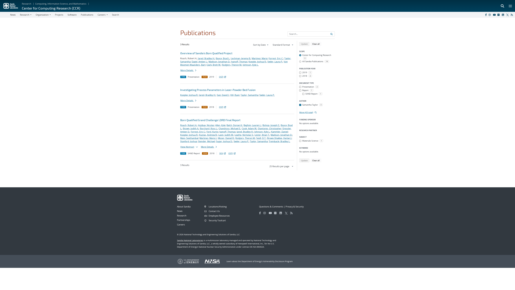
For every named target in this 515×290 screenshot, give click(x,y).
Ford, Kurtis (212, 131)
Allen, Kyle (220, 125)
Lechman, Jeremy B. (241, 58)
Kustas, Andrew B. (208, 134)
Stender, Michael (206, 141)
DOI (221, 153)
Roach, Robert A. (188, 125)
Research (26, 3)
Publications (87, 14)
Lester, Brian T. (262, 134)
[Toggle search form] (502, 6)
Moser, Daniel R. (226, 138)
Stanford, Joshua (188, 141)
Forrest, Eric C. (276, 58)
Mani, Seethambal (189, 138)
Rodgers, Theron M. (232, 64)
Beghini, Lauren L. (252, 125)
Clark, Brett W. (214, 64)
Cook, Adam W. (249, 128)
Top (507, 286)
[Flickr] (499, 14)
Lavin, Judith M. (225, 134)
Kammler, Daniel (279, 131)
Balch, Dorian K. (234, 125)
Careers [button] (102, 14)
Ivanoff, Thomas (239, 61)
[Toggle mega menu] (510, 6)
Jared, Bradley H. (206, 58)
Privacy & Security (295, 206)
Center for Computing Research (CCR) (51, 8)
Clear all (316, 43)
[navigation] (261, 45)
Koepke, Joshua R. (257, 61)
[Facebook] (485, 14)
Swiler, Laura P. (275, 61)
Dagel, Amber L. (199, 61)
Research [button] (24, 14)
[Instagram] (490, 14)
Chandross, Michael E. (230, 128)
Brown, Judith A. (191, 128)
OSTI (221, 76)
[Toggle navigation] (5, 15)
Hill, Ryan (235, 95)
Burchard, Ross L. (209, 128)
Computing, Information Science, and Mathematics (60, 3)
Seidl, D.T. (261, 138)
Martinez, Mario (260, 58)
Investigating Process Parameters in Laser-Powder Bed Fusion (218, 89)
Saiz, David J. (223, 95)
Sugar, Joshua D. (224, 141)
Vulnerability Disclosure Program (278, 261)
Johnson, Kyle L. (251, 64)
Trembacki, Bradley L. (279, 141)
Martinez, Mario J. (208, 138)
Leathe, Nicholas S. (244, 134)
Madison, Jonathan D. (219, 61)
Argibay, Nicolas (206, 125)
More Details (187, 70)
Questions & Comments (271, 206)
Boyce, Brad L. (223, 58)
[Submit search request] (331, 34)
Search (115, 14)
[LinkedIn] (503, 14)
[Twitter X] (508, 14)
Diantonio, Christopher (269, 128)
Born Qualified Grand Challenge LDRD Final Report (210, 120)
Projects (59, 14)
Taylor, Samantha (249, 95)
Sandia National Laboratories (190, 240)
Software (72, 14)
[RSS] (512, 14)
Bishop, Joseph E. (271, 125)
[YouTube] (494, 14)
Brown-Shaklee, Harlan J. (279, 138)
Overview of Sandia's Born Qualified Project (206, 53)
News (13, 14)
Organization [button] (42, 14)
